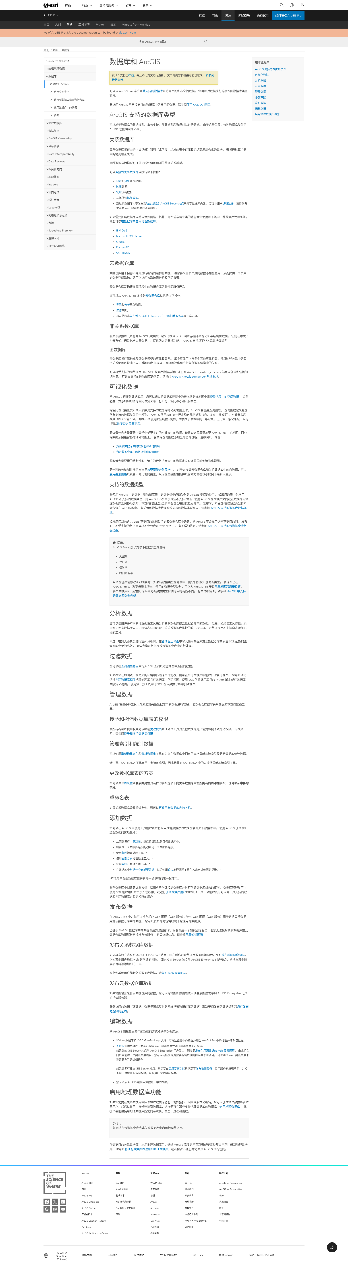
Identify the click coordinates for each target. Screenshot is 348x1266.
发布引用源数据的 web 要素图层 (215, 1050)
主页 (46, 24)
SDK (113, 24)
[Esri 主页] (51, 5)
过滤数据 (260, 86)
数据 (55, 50)
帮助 (69, 24)
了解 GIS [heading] (154, 1173)
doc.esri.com (127, 32)
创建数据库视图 (125, 679)
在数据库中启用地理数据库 (138, 221)
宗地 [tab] (51, 223)
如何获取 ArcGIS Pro (288, 15)
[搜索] (282, 5)
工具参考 (84, 24)
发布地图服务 (204, 1068)
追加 (170, 869)
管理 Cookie (226, 1255)
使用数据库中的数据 (65, 107)
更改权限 (156, 729)
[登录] (302, 5)
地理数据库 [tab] (55, 123)
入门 (58, 24)
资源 (228, 15)
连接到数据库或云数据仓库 (69, 99)
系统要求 (195, 376)
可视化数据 (262, 74)
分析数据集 (148, 754)
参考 (56, 115)
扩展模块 (244, 15)
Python (100, 24)
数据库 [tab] (52, 76)
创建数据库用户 (176, 892)
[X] (55, 1202)
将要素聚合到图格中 (160, 469)
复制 (124, 853)
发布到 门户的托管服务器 (157, 316)
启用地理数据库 (230, 1106)
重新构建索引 (129, 754)
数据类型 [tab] (53, 131)
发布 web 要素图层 (174, 973)
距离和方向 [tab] (55, 169)
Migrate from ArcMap (136, 24)
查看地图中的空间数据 (224, 396)
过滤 (119, 186)
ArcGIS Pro (51, 15)
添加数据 (132, 198)
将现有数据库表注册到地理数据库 (146, 1149)
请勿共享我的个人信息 (262, 1255)
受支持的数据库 (152, 91)
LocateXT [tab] (54, 207)
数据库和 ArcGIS (59, 84)
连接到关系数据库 (126, 172)
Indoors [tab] (53, 184)
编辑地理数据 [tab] (56, 68)
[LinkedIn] (63, 1202)
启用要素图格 (118, 474)
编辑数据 (228, 203)
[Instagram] (55, 1209)
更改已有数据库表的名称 (175, 808)
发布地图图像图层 (233, 955)
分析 (127, 181)
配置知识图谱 (194, 934)
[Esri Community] (47, 1209)
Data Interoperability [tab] (61, 154)
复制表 (136, 841)
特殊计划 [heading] (223, 1173)
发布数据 (260, 103)
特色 (215, 15)
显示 (119, 181)
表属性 (128, 783)
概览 (202, 15)
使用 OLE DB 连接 (198, 104)
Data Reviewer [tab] (57, 161)
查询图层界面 (170, 641)
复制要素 (127, 858)
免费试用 (263, 15)
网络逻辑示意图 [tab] (57, 215)
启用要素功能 (177, 1068)
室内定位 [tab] (53, 192)
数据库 (65, 50)
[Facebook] (47, 1202)
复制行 (126, 864)
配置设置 (228, 586)
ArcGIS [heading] (85, 1173)
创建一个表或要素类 (142, 869)
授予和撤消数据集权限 (138, 733)
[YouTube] (63, 1209)
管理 (119, 192)
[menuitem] (96, 1183)
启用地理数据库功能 (267, 114)
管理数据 (260, 91)
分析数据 (260, 80)
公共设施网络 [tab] (56, 246)
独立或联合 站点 (165, 203)
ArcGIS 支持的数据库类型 (270, 69)
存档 (131, 75)
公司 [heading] (187, 1173)
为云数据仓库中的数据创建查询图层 (138, 452)
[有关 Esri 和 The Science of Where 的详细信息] (55, 1184)
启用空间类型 (61, 91)
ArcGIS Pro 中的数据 (57, 61)
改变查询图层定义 (128, 423)
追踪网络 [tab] (53, 238)
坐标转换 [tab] (53, 146)
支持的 (120, 1046)
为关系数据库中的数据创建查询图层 (138, 446)
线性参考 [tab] (53, 200)
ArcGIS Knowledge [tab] (60, 138)
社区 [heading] (118, 1173)
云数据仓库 (152, 295)
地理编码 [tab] (53, 177)
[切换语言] (292, 5)
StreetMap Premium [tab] (60, 230)
